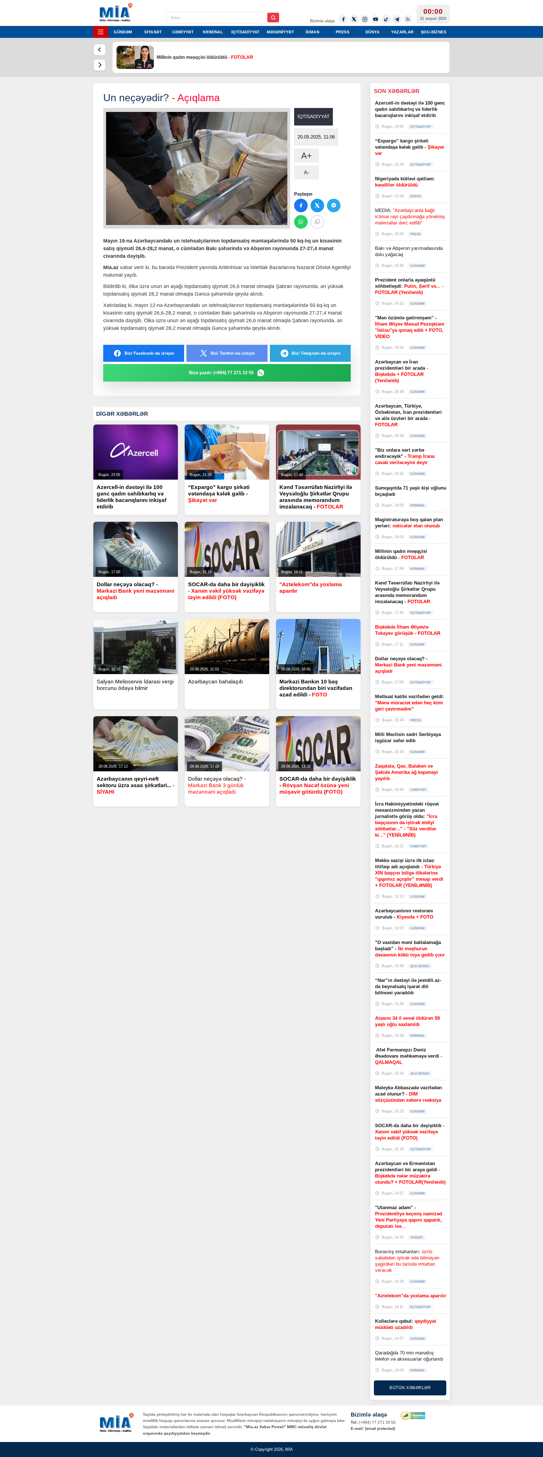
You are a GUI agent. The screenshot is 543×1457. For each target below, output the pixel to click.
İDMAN (312, 32)
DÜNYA (372, 32)
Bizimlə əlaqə (322, 20)
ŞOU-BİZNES (433, 32)
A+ (306, 155)
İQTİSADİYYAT (245, 32)
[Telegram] (397, 19)
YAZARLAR (402, 32)
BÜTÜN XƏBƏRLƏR (410, 1387)
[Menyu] (100, 32)
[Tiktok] (386, 19)
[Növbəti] (99, 65)
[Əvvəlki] (99, 50)
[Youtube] (375, 19)
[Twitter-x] (354, 19)
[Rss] (408, 19)
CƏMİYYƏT (183, 32)
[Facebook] (343, 19)
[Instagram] (365, 19)
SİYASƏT (153, 32)
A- (306, 172)
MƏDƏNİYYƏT (280, 32)
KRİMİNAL (213, 32)
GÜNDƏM (123, 32)
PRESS (342, 32)
